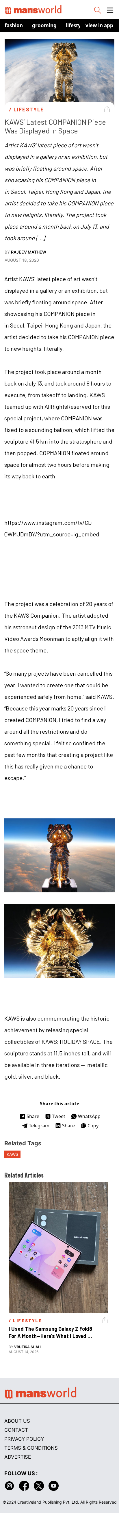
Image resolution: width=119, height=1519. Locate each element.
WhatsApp (89, 1116)
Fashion (14, 25)
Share (33, 1116)
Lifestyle (75, 25)
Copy (93, 1125)
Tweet (58, 1116)
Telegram (39, 1125)
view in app (99, 25)
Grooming (44, 25)
